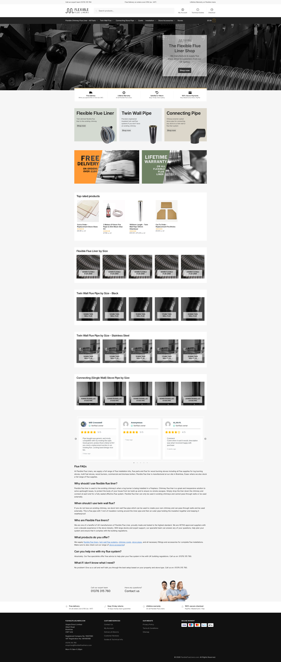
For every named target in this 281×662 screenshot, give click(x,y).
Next (205, 439)
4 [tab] (144, 463)
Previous (76, 439)
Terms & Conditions (150, 628)
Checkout (211, 12)
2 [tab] (137, 463)
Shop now (185, 70)
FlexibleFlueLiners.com (190, 657)
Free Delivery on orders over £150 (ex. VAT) (140, 2)
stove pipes (137, 542)
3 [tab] (140, 463)
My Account (182, 12)
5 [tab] (147, 463)
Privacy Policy (148, 624)
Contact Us (108, 624)
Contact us (132, 591)
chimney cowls (125, 542)
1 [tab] (134, 463)
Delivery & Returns (111, 632)
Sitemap (146, 632)
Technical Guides (198, 12)
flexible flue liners (91, 542)
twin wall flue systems (108, 542)
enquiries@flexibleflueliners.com (78, 645)
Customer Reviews (111, 636)
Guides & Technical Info (113, 639)
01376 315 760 (70, 643)
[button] (211, 20)
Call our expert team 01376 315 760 (78, 2)
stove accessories (116, 545)
